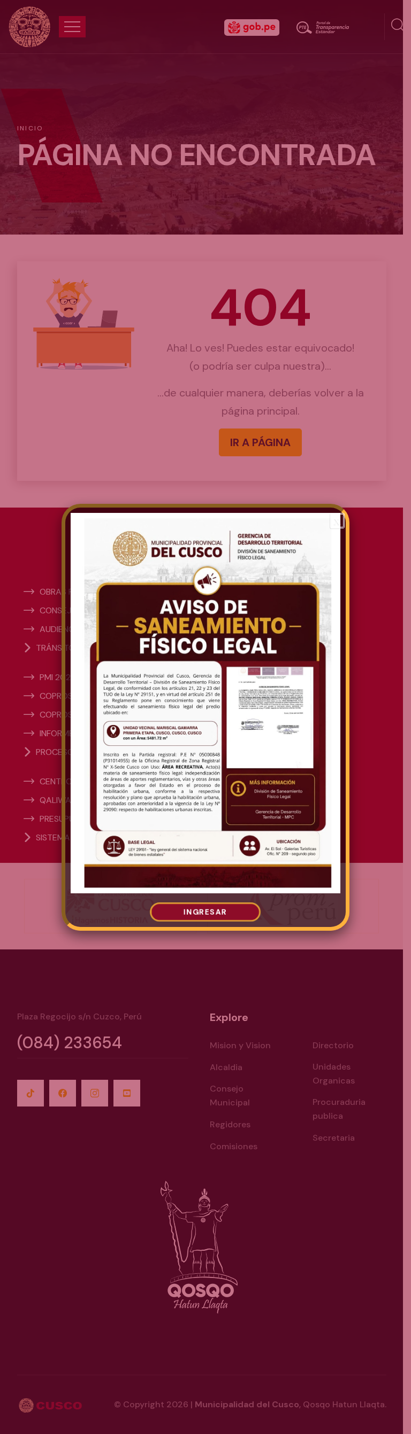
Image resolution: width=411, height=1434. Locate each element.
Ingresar (205, 912)
